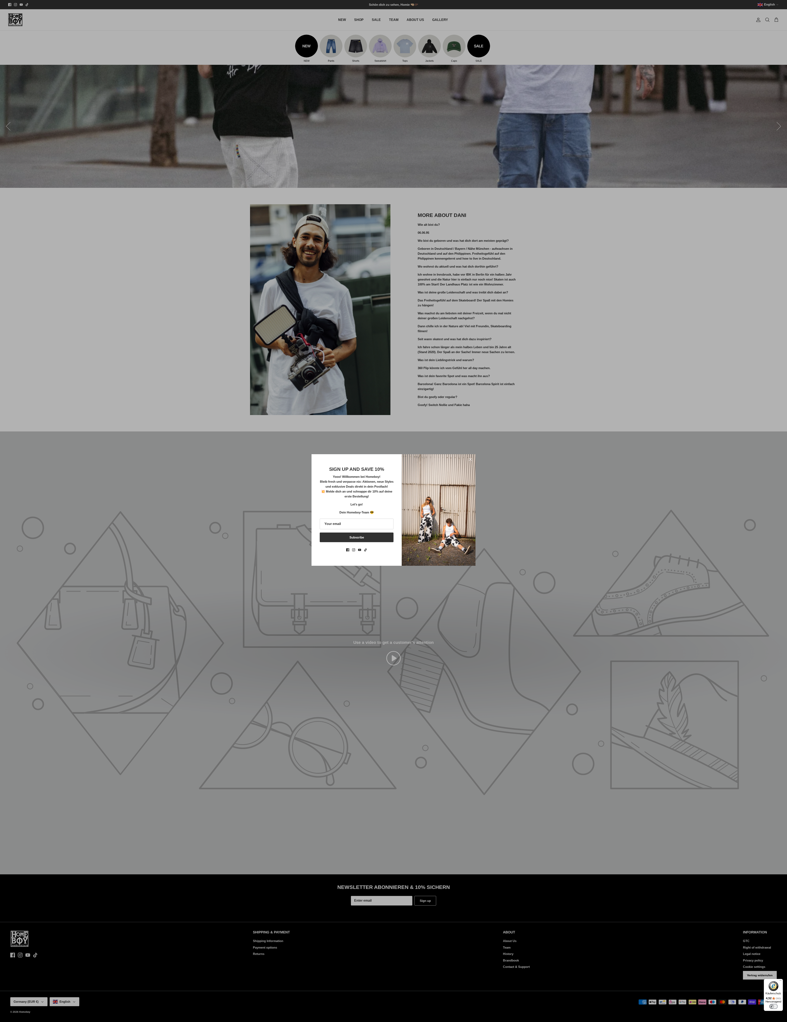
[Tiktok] (365, 549)
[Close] (470, 459)
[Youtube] (359, 549)
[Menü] (780, 981)
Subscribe (356, 537)
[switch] (773, 1006)
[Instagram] (353, 549)
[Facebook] (347, 549)
